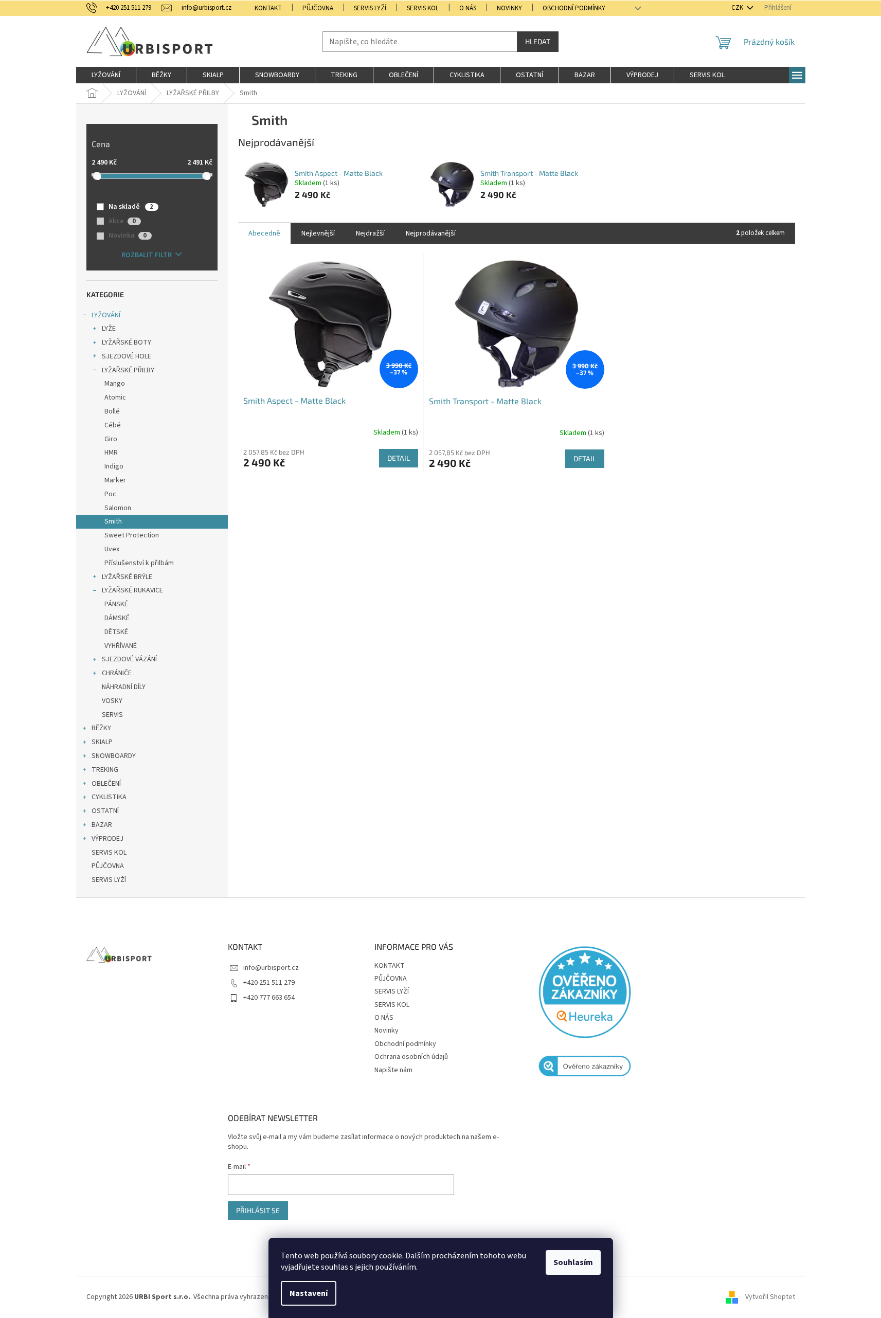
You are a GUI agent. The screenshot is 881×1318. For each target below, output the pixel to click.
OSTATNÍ (105, 811)
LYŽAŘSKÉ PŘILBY (128, 370)
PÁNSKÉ (116, 604)
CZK (738, 7)
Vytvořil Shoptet (770, 1297)
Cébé (112, 425)
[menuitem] (106, 75)
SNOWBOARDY (114, 756)
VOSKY (112, 701)
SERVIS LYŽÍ (370, 8)
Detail (398, 458)
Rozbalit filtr (146, 255)
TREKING (105, 770)
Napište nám (393, 1070)
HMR (111, 452)
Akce (122, 221)
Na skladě (131, 207)
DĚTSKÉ (116, 632)
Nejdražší (370, 233)
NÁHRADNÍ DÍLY (124, 687)
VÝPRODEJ (107, 839)
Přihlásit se (258, 1210)
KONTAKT (268, 8)
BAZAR (102, 825)
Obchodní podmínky (574, 8)
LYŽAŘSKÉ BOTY (126, 342)
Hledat (537, 41)
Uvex (111, 549)
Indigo (113, 466)
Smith (113, 521)
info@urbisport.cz (271, 968)
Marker (115, 480)
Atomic (115, 397)
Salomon (117, 508)
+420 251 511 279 (269, 983)
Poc (110, 494)
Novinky (509, 8)
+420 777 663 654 (269, 997)
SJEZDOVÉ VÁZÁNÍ (129, 659)
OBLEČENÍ (106, 784)
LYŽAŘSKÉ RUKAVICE (132, 590)
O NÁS (467, 8)
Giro (110, 439)
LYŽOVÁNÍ (106, 315)
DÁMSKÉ (117, 618)
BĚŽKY (101, 728)
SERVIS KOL (423, 8)
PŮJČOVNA (317, 8)
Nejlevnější (318, 233)
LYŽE (109, 328)
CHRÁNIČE (117, 673)
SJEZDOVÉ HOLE (126, 356)
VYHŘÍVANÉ (120, 646)
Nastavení (309, 1293)
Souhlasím (573, 1262)
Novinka (128, 235)
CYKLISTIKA (109, 797)
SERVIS (112, 715)
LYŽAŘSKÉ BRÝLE (127, 577)
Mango (114, 383)
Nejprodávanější (431, 233)
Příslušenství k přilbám (139, 563)
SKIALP (102, 742)
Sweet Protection (131, 535)
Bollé (112, 411)
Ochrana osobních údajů (411, 1057)
